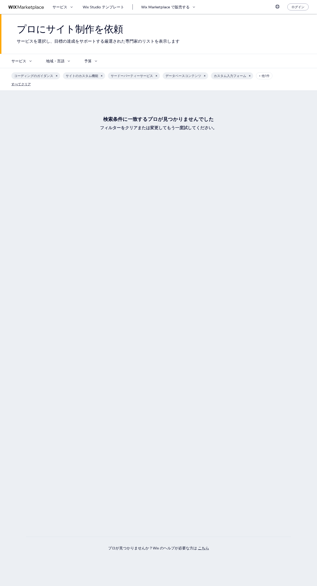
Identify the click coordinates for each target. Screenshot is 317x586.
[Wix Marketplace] (26, 7)
